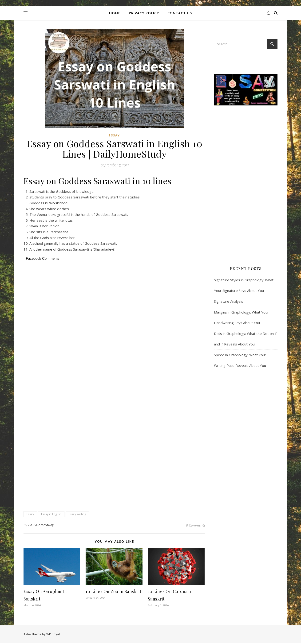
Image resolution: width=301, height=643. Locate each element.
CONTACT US (179, 13)
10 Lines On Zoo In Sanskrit (114, 591)
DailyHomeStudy (41, 525)
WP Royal (53, 634)
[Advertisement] (114, 303)
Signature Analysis (228, 301)
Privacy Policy (144, 13)
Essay (114, 135)
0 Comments (195, 525)
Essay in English (51, 514)
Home (114, 13)
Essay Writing (77, 514)
